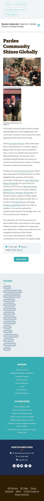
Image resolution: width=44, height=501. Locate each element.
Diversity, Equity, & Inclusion (15, 9)
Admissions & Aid (22, 370)
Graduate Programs (22, 376)
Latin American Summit (23, 171)
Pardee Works (9, 323)
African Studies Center (22, 407)
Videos (7, 349)
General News (9, 309)
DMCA (18, 491)
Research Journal (10, 336)
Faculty (8, 4)
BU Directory (13, 488)
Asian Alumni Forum (16, 143)
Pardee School (9, 318)
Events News (9, 300)
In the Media (9, 314)
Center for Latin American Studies (22, 417)
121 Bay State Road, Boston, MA (23, 453)
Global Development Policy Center (22, 420)
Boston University (22, 481)
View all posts (21, 259)
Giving (22, 386)
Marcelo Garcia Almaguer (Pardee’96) (18, 193)
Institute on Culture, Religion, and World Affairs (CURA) (22, 424)
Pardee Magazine (12, 15)
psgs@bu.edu (23, 460)
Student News (9, 345)
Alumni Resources (22, 383)
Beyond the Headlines (12, 292)
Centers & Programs (11, 296)
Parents (7, 327)
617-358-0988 (23, 456)
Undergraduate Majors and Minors (22, 373)
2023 (14, 250)
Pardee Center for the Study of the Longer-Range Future (22, 431)
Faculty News (9, 305)
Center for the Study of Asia (22, 410)
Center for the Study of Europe (22, 413)
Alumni (24, 247)
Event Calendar (20, 4)
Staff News (8, 340)
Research (7, 331)
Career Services (22, 380)
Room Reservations (22, 393)
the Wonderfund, (19, 202)
